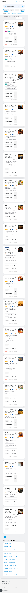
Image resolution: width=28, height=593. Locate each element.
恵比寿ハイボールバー (10, 488)
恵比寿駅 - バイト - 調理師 (10, 550)
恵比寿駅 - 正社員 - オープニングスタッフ (13, 556)
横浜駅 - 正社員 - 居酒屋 (9, 562)
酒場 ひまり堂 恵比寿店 (10, 225)
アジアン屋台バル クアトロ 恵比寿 (13, 74)
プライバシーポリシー (10, 587)
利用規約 (3, 587)
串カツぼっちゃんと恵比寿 (11, 329)
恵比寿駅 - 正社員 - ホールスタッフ (12, 553)
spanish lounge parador (11, 130)
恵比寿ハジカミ (9, 357)
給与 (16, 10)
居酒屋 (22, 10)
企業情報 (16, 587)
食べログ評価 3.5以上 (12, 13)
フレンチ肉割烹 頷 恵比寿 (11, 410)
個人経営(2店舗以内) (21, 13)
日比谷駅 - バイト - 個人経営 (10, 565)
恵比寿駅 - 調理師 (8, 571)
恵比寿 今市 (8, 154)
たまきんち (7, 50)
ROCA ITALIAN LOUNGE (11, 181)
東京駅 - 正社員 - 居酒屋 (9, 559)
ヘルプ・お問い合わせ (6, 583)
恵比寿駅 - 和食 (7, 543)
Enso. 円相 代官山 (9, 302)
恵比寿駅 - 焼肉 (7, 546)
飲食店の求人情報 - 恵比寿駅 (10, 575)
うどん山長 (7, 249)
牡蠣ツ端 (7, 22)
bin (6, 205)
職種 (11, 10)
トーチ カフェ (8, 105)
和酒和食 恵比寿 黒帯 (10, 509)
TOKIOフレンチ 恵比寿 (10, 433)
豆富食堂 (7, 462)
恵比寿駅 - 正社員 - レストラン (11, 568)
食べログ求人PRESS (6, 581)
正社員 (5, 10)
